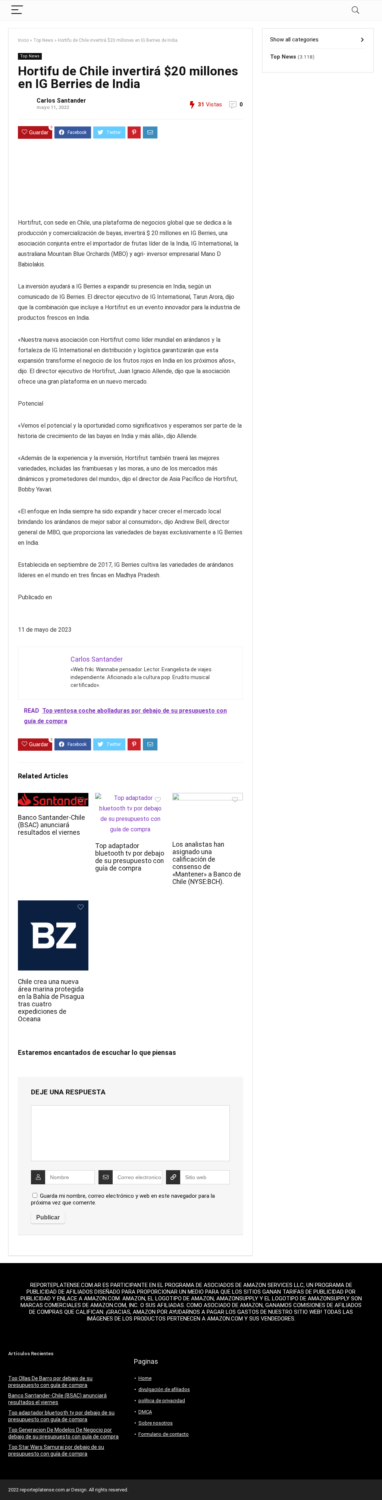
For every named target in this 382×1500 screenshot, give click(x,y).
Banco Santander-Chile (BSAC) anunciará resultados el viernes (51, 825)
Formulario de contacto (163, 1434)
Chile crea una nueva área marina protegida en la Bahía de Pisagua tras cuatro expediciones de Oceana (51, 1000)
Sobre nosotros (155, 1423)
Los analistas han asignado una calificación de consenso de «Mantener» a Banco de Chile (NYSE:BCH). (206, 863)
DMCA (145, 1412)
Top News (43, 40)
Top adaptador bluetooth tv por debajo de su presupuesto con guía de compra (129, 857)
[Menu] (17, 10)
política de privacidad (161, 1400)
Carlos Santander (61, 100)
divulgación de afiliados (164, 1389)
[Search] (355, 10)
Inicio (23, 40)
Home (144, 1378)
